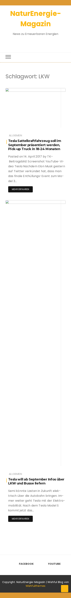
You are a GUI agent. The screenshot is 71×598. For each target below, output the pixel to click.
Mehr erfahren (20, 189)
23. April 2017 (54, 89)
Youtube (54, 564)
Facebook (26, 564)
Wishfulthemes (36, 586)
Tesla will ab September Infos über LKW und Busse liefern (36, 481)
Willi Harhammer (25, 90)
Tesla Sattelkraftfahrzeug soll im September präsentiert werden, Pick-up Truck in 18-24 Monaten (34, 145)
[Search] (32, 42)
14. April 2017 (54, 202)
